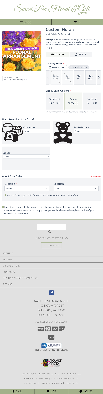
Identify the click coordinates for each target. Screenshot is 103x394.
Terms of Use (72, 383)
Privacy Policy (32, 383)
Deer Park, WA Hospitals (68, 374)
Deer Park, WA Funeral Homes (37, 374)
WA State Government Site (65, 378)
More (49, 48)
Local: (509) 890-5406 (51, 315)
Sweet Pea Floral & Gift (51, 9)
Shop (27, 22)
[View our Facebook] (51, 293)
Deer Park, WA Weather (36, 378)
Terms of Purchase (52, 383)
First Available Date (79, 67)
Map (52, 391)
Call (18, 391)
